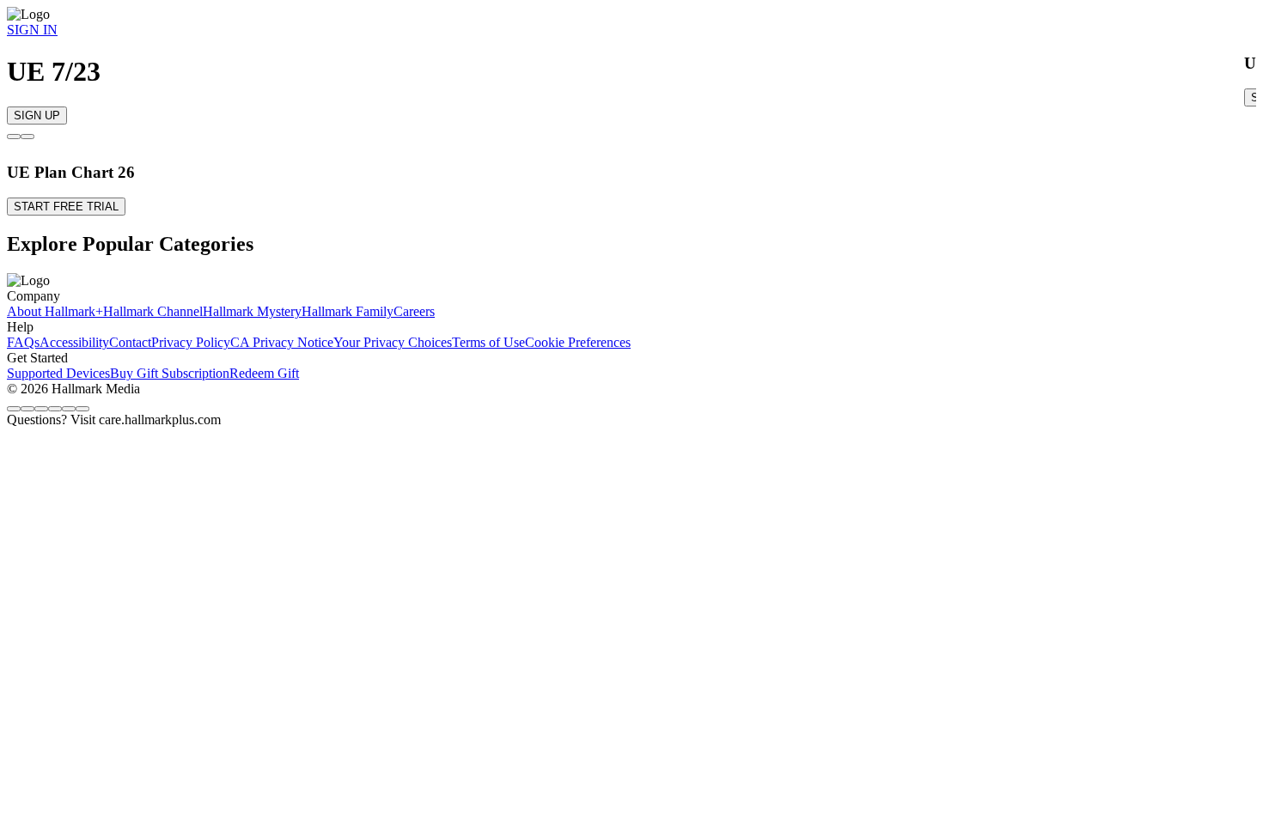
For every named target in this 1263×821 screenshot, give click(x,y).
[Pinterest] (69, 408)
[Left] (14, 136)
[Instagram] (27, 408)
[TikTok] (55, 408)
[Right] (27, 136)
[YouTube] (82, 408)
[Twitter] (41, 408)
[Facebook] (14, 408)
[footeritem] (55, 311)
